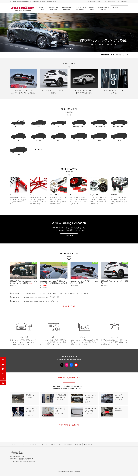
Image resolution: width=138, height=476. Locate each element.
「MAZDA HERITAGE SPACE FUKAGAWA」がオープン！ (41, 301)
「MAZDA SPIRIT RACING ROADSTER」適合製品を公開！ (42, 297)
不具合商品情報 (122, 1)
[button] (69, 235)
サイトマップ (33, 444)
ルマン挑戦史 (68, 444)
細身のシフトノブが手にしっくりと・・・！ (31, 411)
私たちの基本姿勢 (110, 1)
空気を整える (118, 408)
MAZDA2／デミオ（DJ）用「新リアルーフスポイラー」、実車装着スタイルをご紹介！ (53, 283)
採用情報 (78, 444)
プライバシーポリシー (19, 444)
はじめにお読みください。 (95, 1)
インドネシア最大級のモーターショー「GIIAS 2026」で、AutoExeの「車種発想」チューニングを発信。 (56, 293)
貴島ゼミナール (56, 444)
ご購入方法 (43, 444)
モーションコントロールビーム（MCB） (90, 397)
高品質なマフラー (31, 395)
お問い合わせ (88, 444)
